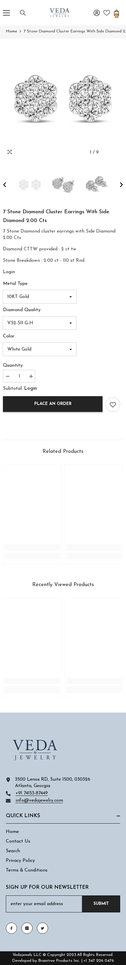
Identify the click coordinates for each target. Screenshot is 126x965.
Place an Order (52, 404)
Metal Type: (15, 283)
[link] (9, 272)
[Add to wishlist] (112, 404)
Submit (101, 904)
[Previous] (106, 153)
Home (11, 31)
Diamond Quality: (22, 310)
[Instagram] (27, 928)
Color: (9, 336)
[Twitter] (42, 928)
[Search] (22, 12)
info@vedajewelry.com (39, 800)
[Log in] (97, 13)
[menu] (6, 12)
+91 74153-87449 (32, 793)
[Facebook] (11, 928)
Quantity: (13, 365)
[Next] (117, 153)
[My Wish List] (106, 13)
